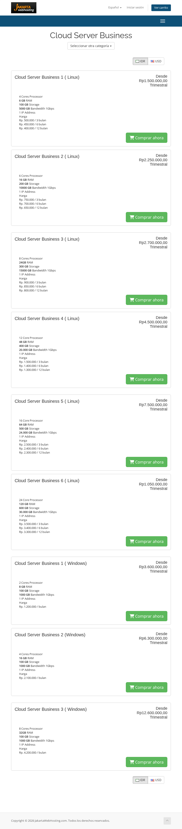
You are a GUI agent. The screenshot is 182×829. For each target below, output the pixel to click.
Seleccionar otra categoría (90, 46)
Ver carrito (161, 8)
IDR (142, 61)
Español (113, 7)
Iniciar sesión (135, 7)
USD (157, 61)
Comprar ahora (149, 137)
